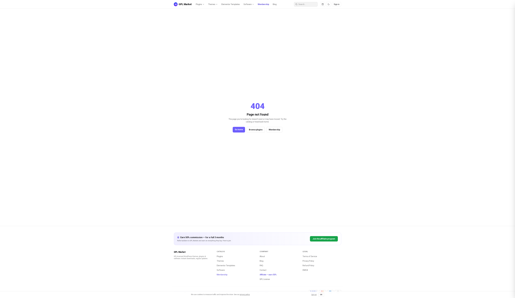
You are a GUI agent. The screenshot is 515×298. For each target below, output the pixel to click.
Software (248, 4)
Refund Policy (308, 265)
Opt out (314, 295)
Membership (263, 4)
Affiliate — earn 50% (268, 275)
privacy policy (245, 294)
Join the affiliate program (324, 239)
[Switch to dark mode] (328, 4)
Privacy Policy (308, 261)
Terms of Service (310, 256)
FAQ (261, 265)
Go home (239, 129)
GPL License (265, 279)
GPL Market (180, 252)
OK (321, 295)
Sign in (336, 4)
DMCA (305, 270)
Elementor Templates (230, 4)
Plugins (199, 4)
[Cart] (322, 4)
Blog (275, 4)
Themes (211, 4)
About (262, 256)
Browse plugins (256, 130)
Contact (263, 270)
